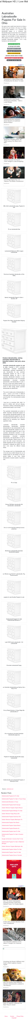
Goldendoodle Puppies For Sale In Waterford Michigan (13, 842)
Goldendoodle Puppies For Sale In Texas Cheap (14, 799)
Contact (12, 1016)
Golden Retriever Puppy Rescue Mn (11, 813)
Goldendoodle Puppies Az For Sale (10, 796)
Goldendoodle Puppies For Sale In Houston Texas (12, 835)
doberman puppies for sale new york (14, 58)
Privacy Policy (20, 1016)
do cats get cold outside (14, 46)
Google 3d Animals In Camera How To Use (12, 839)
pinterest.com (10, 789)
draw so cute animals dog (14, 53)
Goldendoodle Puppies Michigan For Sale (12, 810)
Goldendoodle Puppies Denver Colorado (12, 855)
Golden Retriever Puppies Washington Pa (12, 819)
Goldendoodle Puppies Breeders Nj (10, 828)
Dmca (6, 1016)
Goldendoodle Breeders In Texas (10, 802)
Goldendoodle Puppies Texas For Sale (11, 852)
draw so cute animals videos (14, 60)
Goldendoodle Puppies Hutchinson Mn (11, 816)
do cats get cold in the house (14, 51)
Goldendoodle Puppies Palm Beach (10, 822)
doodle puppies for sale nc (14, 48)
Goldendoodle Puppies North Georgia (11, 805)
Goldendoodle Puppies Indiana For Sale (12, 849)
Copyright (14, 1018)
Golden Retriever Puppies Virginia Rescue (12, 807)
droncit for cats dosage (14, 44)
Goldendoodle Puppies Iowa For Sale (11, 831)
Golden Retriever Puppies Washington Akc (12, 846)
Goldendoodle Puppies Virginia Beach (11, 825)
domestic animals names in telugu (14, 55)
